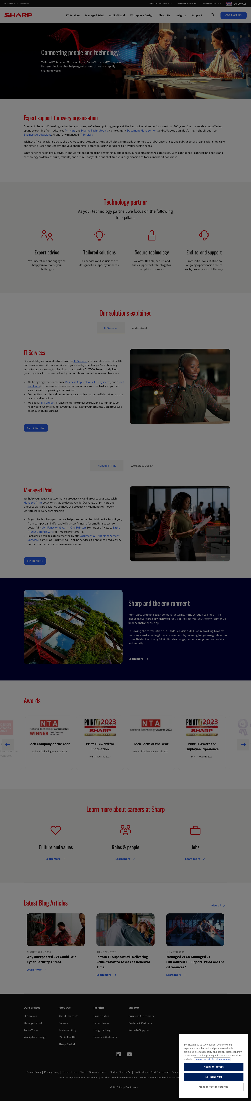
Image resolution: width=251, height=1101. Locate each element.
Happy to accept (214, 1066)
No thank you (213, 1076)
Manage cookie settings (213, 1086)
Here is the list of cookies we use (212, 1059)
